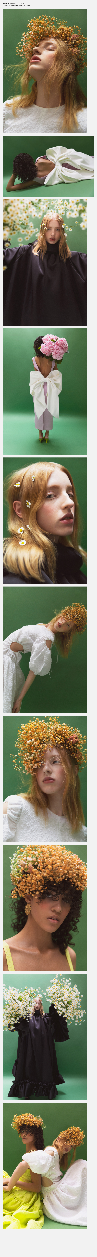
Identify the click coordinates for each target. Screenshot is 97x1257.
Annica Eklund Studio (13, 3)
